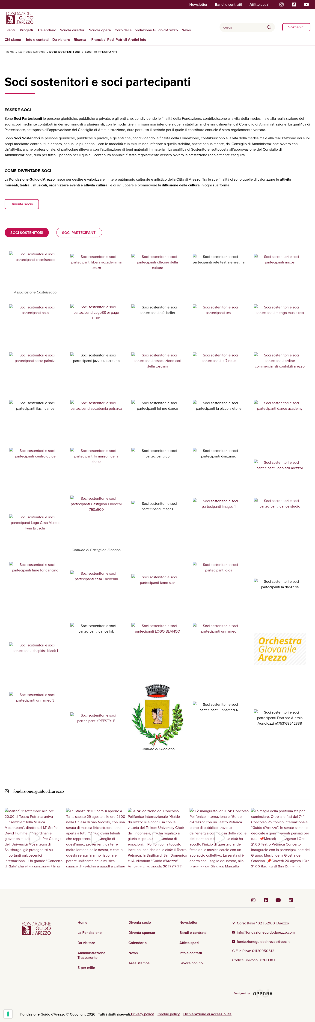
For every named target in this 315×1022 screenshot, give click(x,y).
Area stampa (139, 963)
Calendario (47, 30)
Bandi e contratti (228, 4)
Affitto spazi (259, 4)
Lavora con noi (191, 963)
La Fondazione (31, 52)
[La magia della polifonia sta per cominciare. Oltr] (280, 837)
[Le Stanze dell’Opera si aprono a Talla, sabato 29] (95, 837)
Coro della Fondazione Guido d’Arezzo (146, 30)
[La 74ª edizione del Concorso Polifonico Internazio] (157, 837)
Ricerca (80, 39)
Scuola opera (100, 30)
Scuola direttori (72, 30)
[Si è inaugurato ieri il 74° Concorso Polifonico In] (219, 837)
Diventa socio (139, 922)
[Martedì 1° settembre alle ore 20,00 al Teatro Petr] (34, 837)
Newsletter (198, 4)
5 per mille (86, 967)
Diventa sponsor (141, 932)
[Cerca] (269, 27)
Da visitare (61, 39)
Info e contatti (37, 39)
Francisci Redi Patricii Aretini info (118, 39)
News (186, 30)
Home (9, 52)
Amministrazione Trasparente (91, 955)
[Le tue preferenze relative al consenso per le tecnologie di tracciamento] (8, 1014)
